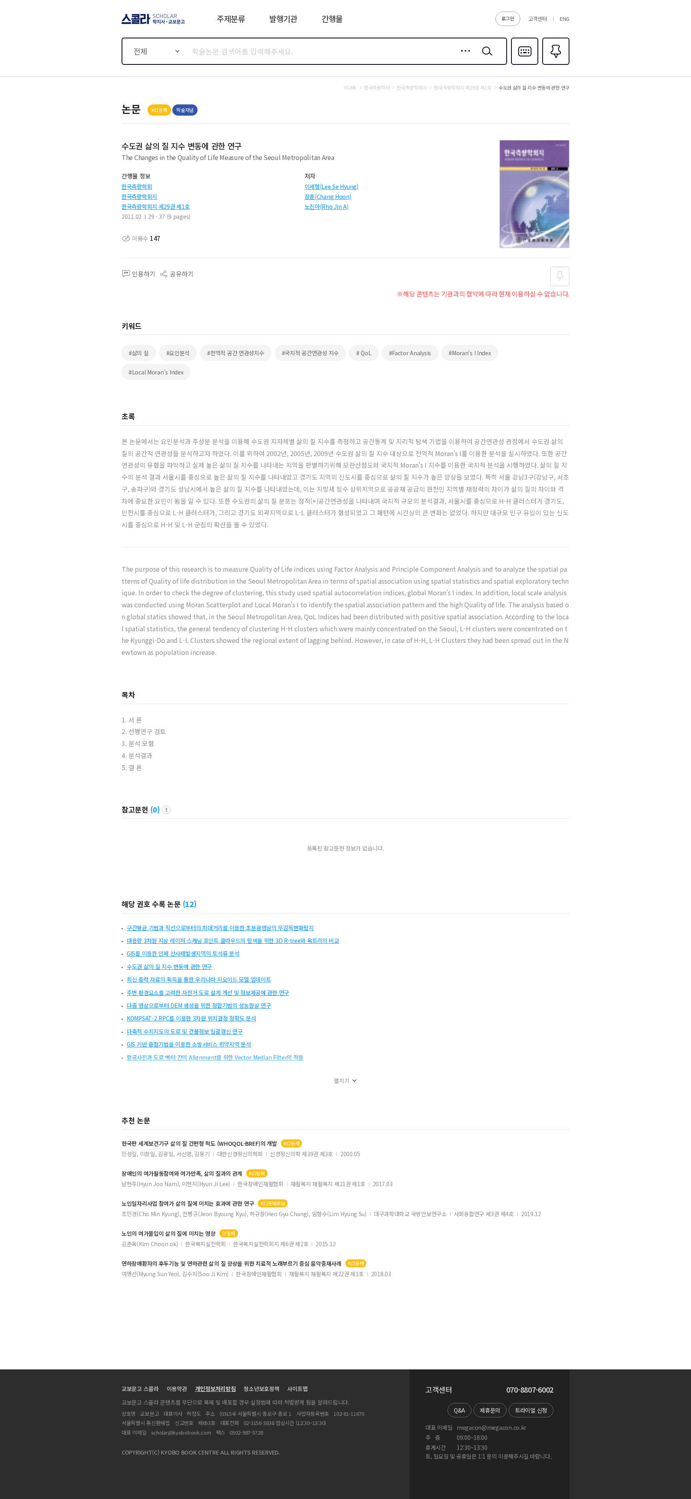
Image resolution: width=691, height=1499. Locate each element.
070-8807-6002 (529, 1389)
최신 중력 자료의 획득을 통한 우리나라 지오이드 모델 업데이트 (199, 979)
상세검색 (463, 57)
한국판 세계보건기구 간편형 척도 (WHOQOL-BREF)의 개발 (199, 1143)
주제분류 (231, 18)
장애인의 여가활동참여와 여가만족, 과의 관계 (182, 1173)
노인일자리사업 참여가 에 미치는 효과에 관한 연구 (188, 1203)
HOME (350, 87)
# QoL (363, 353)
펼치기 (341, 1080)
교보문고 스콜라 (140, 1389)
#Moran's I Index (470, 353)
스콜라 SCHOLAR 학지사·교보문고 (153, 23)
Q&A (459, 1410)
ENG (564, 18)
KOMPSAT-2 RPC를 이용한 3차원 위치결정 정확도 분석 (191, 1018)
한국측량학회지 (139, 196)
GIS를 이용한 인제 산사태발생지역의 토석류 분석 (183, 953)
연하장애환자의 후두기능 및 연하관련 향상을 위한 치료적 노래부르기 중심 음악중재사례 (232, 1263)
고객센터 (537, 18)
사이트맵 (297, 1389)
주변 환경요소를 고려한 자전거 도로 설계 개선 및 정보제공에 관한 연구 (208, 993)
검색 (485, 57)
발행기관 (283, 18)
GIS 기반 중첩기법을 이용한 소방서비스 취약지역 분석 (189, 1044)
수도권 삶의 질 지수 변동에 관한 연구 (169, 967)
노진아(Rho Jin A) (327, 206)
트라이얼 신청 (531, 1410)
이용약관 (177, 1389)
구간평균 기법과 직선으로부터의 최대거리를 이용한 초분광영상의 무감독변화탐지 (220, 928)
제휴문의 (490, 1410)
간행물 (332, 18)
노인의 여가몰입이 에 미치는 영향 (169, 1233)
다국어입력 (524, 64)
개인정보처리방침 (215, 1389)
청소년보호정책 (261, 1389)
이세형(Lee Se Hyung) (332, 186)
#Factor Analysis (410, 353)
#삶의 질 (139, 353)
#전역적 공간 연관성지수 (235, 353)
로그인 (507, 18)
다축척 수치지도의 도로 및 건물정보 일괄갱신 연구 (184, 1031)
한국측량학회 (137, 186)
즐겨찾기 (555, 64)
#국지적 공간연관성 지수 (310, 353)
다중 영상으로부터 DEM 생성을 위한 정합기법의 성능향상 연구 (199, 1005)
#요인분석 (178, 353)
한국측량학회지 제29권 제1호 (156, 206)
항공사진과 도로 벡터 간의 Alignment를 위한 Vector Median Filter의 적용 (215, 1057)
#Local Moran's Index (156, 372)
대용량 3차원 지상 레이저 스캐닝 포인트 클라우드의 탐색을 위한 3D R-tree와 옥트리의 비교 (233, 941)
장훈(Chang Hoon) (328, 196)
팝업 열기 (166, 809)
